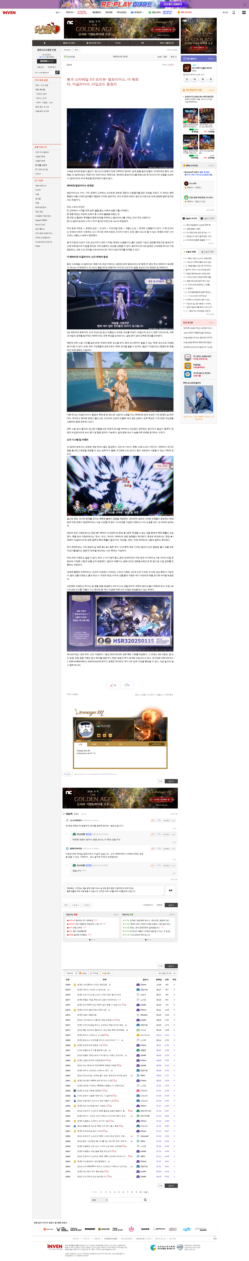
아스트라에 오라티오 (43, 242)
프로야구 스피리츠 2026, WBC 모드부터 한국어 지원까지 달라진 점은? (109, 1156)
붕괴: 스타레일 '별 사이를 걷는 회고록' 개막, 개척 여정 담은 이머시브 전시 (111, 1141)
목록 (164, 65)
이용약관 (97, 1239)
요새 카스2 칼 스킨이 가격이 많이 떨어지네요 (99, 995)
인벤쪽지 (99, 735)
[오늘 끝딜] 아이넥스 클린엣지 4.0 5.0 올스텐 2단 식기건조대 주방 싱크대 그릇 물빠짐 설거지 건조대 (199, 337)
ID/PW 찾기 (52, 67)
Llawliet (143, 1005)
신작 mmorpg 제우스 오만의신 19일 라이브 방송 (100, 1025)
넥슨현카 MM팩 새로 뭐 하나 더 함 (94, 1080)
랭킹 (107, 744)
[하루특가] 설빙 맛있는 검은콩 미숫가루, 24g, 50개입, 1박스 (199, 328)
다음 (145, 1192)
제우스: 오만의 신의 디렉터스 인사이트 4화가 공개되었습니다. (106, 1116)
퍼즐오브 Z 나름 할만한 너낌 (92, 1050)
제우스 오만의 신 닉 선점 (90, 1035)
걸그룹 (38, 199)
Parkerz (143, 985)
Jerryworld (144, 1136)
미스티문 (70, 57)
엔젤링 (143, 1050)
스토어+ (211, 90)
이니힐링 (104, 735)
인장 (80, 745)
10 (140, 1192)
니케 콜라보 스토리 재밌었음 (92, 985)
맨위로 (160, 905)
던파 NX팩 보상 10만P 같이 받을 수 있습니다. (99, 1005)
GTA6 (37, 246)
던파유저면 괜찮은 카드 (90, 1045)
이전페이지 (148, 905)
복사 (76, 50)
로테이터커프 (145, 1111)
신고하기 (151, 695)
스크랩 (143, 695)
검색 (57, 72)
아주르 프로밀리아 (42, 238)
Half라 (142, 1075)
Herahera (143, 1015)
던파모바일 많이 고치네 (90, 1131)
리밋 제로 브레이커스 (44, 233)
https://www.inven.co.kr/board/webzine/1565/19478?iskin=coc (95, 774)
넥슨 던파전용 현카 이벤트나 (92, 1106)
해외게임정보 (40, 207)
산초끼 (143, 995)
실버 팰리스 (40, 229)
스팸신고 (160, 695)
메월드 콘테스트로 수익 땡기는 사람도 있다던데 (100, 1055)
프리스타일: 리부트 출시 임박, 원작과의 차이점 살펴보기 (104, 1075)
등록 (170, 890)
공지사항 (172, 1239)
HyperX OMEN (41, 220)
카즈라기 (144, 1091)
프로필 (94, 744)
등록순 (76, 814)
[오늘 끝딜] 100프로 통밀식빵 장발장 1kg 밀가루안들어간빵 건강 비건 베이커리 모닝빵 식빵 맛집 (199, 342)
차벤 (37, 194)
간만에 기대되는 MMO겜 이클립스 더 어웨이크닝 (100, 1086)
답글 (174, 828)
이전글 (86, 905)
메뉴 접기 (157, 744)
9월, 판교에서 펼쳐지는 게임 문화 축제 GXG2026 (100, 1030)
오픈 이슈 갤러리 (42, 152)
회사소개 (76, 1239)
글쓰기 (171, 966)
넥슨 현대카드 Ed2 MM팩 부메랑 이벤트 (97, 1065)
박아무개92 (145, 1116)
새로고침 (174, 814)
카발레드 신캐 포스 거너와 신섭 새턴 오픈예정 (99, 1146)
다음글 (74, 905)
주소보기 (67, 50)
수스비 (143, 1030)
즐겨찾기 (107, 973)
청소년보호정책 (126, 1239)
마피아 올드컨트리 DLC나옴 (91, 1010)
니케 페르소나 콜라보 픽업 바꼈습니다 (96, 1020)
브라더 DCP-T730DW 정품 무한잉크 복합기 (199, 333)
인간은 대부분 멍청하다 (90, 1091)
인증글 (84, 973)
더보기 (110, 735)
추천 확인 (169, 695)
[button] (89, 939)
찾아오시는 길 (160, 1239)
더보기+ (116, 915)
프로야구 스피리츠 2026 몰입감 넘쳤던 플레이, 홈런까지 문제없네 (107, 1111)
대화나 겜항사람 (87, 1015)
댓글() (171, 65)
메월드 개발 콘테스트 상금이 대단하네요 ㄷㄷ (99, 1000)
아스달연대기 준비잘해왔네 (91, 1161)
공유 (137, 695)
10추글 (95, 973)
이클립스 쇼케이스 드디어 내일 (93, 1121)
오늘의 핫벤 (40, 156)
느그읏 (143, 1000)
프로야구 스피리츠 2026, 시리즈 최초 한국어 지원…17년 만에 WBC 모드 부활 (112, 1136)
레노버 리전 (40, 225)
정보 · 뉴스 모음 (41, 85)
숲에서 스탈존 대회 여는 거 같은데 (94, 1096)
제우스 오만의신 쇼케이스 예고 (93, 1070)
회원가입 (40, 67)
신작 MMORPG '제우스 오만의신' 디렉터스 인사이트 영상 (104, 1166)
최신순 (83, 814)
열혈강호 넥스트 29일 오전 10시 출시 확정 (97, 1126)
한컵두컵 (144, 990)
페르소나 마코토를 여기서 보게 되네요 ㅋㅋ (98, 1040)
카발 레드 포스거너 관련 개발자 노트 (95, 1101)
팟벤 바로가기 (41, 186)
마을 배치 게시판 (42, 111)
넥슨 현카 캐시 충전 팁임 (90, 1171)
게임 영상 (39, 212)
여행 (37, 203)
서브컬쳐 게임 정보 (43, 216)
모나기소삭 (144, 1035)
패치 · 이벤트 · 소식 (44, 102)
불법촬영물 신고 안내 (143, 1239)
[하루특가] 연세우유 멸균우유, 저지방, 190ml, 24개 (199, 347)
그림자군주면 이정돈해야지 (91, 1060)
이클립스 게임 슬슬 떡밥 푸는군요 (94, 1151)
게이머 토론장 (172, 50)
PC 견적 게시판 (41, 169)
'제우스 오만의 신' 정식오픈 (91, 990)
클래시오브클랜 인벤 (46, 50)
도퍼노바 (144, 1096)
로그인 (225, 12)
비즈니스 (86, 1239)
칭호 (120, 744)
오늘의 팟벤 (40, 161)
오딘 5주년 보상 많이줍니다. (92, 1176)
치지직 (38, 190)
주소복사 (67, 774)
